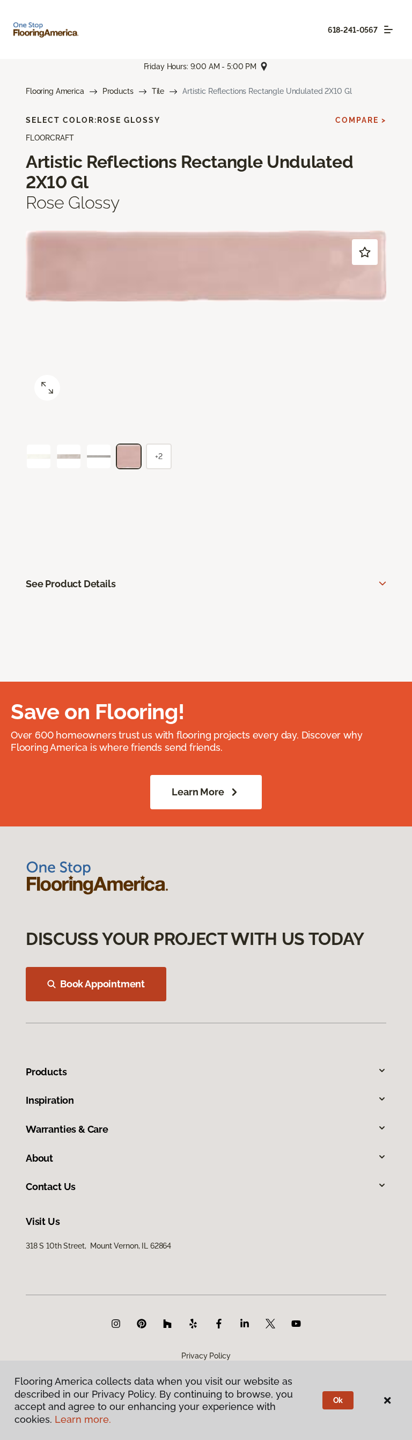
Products (118, 91)
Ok (338, 1400)
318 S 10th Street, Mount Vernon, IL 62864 (98, 1246)
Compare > (360, 120)
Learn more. (83, 1419)
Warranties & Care (67, 1129)
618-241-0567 (353, 30)
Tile (158, 91)
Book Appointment (102, 983)
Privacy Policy (205, 1356)
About (39, 1158)
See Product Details (71, 583)
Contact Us (51, 1186)
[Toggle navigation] (388, 29)
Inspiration (50, 1100)
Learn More (198, 791)
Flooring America (55, 91)
